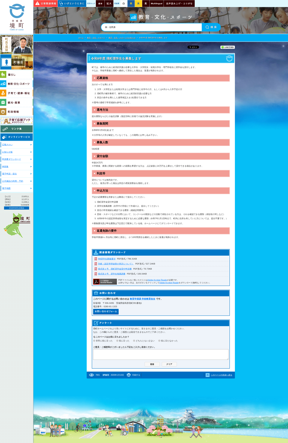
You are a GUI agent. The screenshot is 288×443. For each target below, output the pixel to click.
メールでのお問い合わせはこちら (106, 311)
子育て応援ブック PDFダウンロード (16, 120)
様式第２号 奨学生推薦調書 (111, 274)
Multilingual (157, 3)
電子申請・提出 (9, 174)
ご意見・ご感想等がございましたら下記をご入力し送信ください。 (124, 347)
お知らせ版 (7, 152)
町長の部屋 (16, 44)
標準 (100, 3)
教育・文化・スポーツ (16, 84)
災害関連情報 (46, 3)
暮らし (16, 74)
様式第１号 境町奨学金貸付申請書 (115, 269)
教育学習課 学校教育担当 (142, 298)
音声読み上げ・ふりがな (179, 3)
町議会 (16, 61)
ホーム (81, 38)
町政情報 (16, 111)
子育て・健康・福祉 (16, 93)
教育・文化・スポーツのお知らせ (122, 38)
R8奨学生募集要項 (107, 259)
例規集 (5, 166)
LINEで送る (227, 47)
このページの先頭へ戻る (221, 375)
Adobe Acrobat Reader (157, 280)
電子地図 (6, 188)
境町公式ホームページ (16, 17)
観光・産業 (16, 102)
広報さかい (7, 144)
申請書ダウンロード (11, 159)
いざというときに (72, 3)
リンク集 (16, 129)
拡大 (109, 3)
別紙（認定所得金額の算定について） (116, 264)
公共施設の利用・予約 (12, 181)
